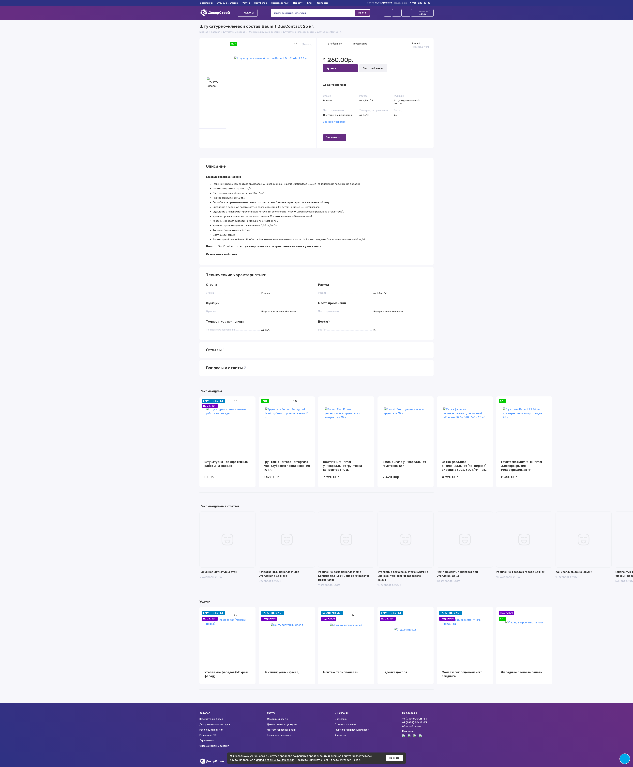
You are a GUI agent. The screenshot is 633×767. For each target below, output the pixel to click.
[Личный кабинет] (387, 13)
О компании (206, 3)
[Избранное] (405, 13)
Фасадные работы (277, 719)
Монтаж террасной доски (281, 729)
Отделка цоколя (394, 672)
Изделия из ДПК (208, 735)
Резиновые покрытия (211, 729)
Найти (362, 12)
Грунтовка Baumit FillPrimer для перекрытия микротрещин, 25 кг (522, 466)
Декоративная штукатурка (214, 724)
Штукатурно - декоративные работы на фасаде (226, 464)
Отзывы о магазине (227, 3)
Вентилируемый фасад (281, 672)
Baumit (416, 43)
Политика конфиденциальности (352, 729)
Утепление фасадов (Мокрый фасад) (226, 674)
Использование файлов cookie (275, 760)
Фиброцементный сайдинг (214, 746)
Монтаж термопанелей (340, 672)
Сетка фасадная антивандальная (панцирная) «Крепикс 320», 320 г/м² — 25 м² (464, 466)
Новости (298, 3)
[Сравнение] (396, 13)
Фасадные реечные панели (522, 672)
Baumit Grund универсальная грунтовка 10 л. (404, 464)
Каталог (249, 13)
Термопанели (206, 740)
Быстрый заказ (373, 68)
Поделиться (333, 137)
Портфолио (260, 3)
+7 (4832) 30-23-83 (414, 722)
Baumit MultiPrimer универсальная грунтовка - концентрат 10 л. (343, 466)
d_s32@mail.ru (383, 2)
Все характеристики (334, 121)
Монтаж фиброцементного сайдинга (462, 674)
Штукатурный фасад (211, 719)
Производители (280, 3)
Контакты (322, 3)
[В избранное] (251, 401)
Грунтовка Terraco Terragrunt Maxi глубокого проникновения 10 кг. (287, 466)
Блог (309, 3)
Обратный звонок (411, 726)
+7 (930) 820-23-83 (412, 3)
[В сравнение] (245, 401)
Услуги (246, 3)
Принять (394, 758)
